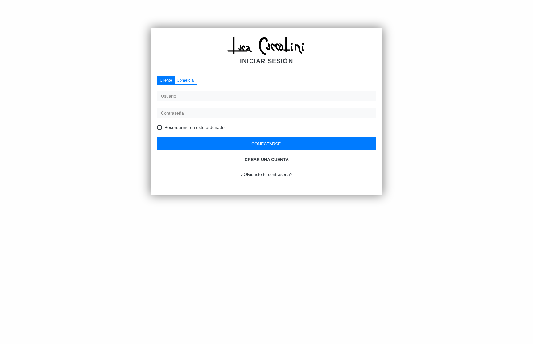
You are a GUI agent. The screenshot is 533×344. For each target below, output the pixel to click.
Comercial (186, 80)
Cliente (166, 80)
